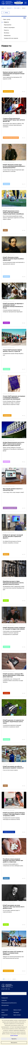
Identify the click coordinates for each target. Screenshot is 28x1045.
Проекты (6, 30)
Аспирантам (4, 1015)
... (11, 979)
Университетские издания (11, 38)
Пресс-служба (16, 8)
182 (13, 979)
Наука (2, 1012)
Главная (2, 8)
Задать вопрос (17, 1015)
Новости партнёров (9, 27)
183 (15, 979)
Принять (14, 1038)
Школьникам (4, 1010)
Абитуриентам (5, 1005)
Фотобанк (6, 33)
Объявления (7, 35)
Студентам (4, 1000)
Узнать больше (14, 1035)
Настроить (14, 1042)
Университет (9, 8)
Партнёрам (16, 1012)
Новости (6, 22)
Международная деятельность (9, 1003)
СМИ (2, 1017)
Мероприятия (7, 24)
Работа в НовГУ (17, 1010)
